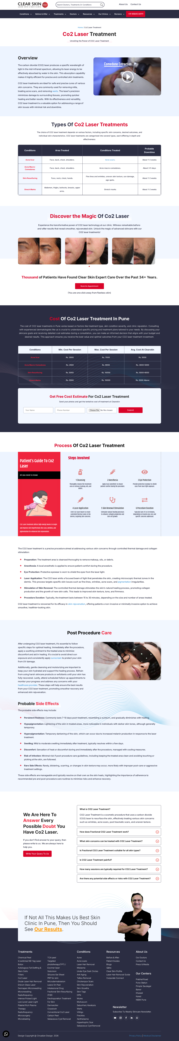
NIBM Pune (141, 1000)
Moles (80, 998)
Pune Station (141, 982)
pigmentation (124, 581)
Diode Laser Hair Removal (30, 981)
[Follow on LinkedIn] (131, 1018)
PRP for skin (52, 978)
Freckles (81, 1015)
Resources (87, 14)
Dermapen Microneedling (29, 988)
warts (55, 91)
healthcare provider (27, 685)
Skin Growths (83, 988)
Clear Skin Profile (114, 971)
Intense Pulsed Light (27, 998)
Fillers (21, 974)
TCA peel (51, 957)
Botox (20, 964)
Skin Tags (81, 991)
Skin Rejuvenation (85, 985)
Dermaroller (52, 1005)
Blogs (109, 964)
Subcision (51, 971)
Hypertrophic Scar (85, 1022)
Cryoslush (52, 1008)
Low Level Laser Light (28, 1002)
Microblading (24, 1019)
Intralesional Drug (55, 988)
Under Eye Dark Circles (87, 971)
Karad (138, 996)
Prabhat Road (142, 979)
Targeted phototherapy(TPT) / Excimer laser (56, 964)
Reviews (118, 14)
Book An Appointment (89, 286)
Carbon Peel (53, 1015)
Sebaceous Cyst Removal (59, 1019)
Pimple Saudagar (143, 986)
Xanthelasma (83, 1019)
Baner (138, 989)
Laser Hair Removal (86, 964)
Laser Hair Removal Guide (118, 974)
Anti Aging (81, 974)
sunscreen (56, 658)
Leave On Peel (54, 985)
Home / (81, 27)
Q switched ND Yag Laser (29, 961)
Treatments (59, 14)
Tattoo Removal (84, 978)
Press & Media (142, 964)
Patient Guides (113, 961)
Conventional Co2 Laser (58, 1012)
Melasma (81, 968)
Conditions (24, 14)
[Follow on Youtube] (115, 1018)
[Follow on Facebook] (126, 1018)
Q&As (108, 968)
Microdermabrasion (56, 981)
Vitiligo (80, 1012)
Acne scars (110, 160)
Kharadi (139, 993)
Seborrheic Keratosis (86, 1005)
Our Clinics (103, 14)
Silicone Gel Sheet (55, 974)
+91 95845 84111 (135, 14)
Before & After (41, 14)
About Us (123, 4)
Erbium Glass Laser (27, 985)
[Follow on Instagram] (120, 1018)
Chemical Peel (24, 957)
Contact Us (136, 4)
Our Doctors (141, 957)
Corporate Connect (115, 978)
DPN (79, 995)
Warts (79, 1008)
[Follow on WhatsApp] (137, 1018)
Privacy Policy (135, 1035)
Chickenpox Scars (85, 981)
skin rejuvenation (76, 604)
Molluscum (82, 1002)
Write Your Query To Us (37, 853)
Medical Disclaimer (152, 1035)
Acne (79, 957)
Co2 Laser (22, 978)
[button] (89, 266)
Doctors (73, 14)
